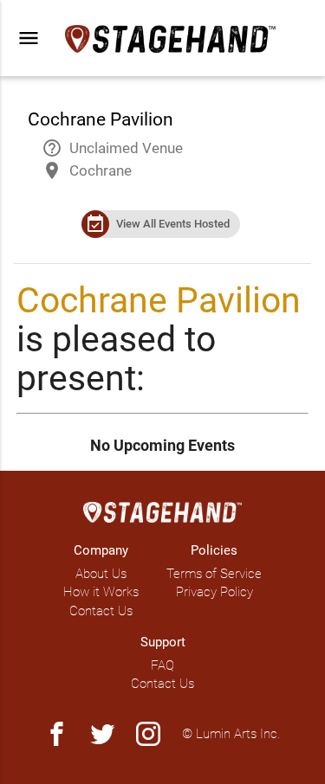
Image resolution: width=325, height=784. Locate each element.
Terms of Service (214, 574)
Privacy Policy (214, 592)
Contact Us (101, 611)
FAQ (162, 665)
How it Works (101, 592)
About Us (101, 574)
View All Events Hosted (173, 223)
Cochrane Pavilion (158, 300)
